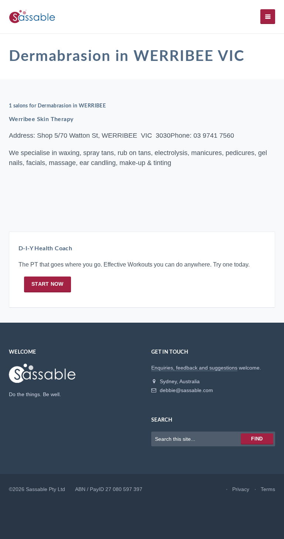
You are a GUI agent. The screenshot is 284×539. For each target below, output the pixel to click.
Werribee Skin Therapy (41, 119)
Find (257, 439)
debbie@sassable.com (185, 390)
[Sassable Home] (42, 377)
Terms (268, 489)
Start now (47, 284)
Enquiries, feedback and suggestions (194, 368)
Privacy (240, 489)
